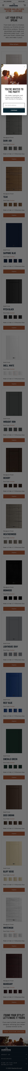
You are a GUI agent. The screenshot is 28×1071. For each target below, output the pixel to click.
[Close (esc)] (24, 67)
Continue (14, 110)
